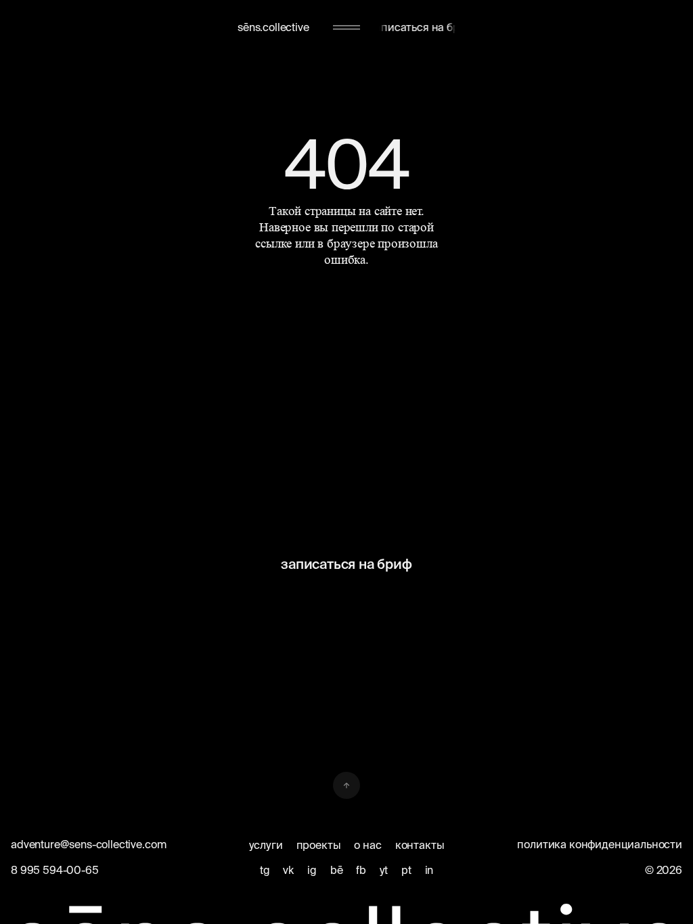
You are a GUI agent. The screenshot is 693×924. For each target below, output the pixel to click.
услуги (266, 845)
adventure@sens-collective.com (88, 844)
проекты (318, 845)
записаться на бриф (346, 564)
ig (312, 870)
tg (265, 870)
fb (361, 870)
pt (406, 870)
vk (288, 870)
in (429, 870)
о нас (367, 845)
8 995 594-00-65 (55, 870)
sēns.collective (273, 27)
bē (336, 870)
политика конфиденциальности (599, 844)
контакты (420, 845)
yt (384, 870)
